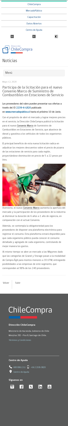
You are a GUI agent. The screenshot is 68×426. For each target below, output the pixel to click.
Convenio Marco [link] (25, 126)
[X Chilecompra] (31, 387)
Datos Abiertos (34, 24)
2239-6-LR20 (23, 108)
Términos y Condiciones (20, 340)
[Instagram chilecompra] (12, 387)
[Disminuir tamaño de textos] (34, 37)
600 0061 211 (19, 367)
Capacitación (34, 17)
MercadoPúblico (34, 11)
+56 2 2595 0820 (38, 367)
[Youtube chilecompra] (50, 387)
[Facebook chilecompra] (22, 387)
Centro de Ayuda (34, 30)
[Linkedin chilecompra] (40, 387)
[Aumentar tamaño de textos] (12, 37)
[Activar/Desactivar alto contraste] (56, 37)
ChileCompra (34, 4)
